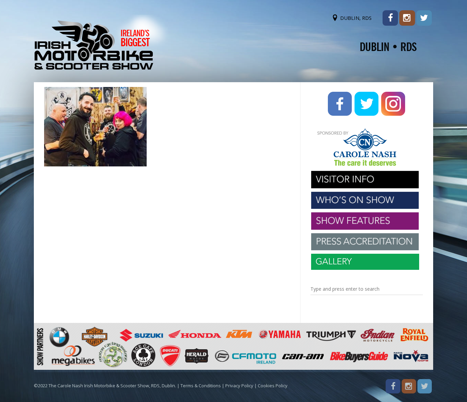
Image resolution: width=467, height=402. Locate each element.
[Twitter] (424, 18)
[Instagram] (407, 18)
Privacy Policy (239, 385)
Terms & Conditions (201, 385)
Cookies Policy (273, 385)
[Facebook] (390, 18)
